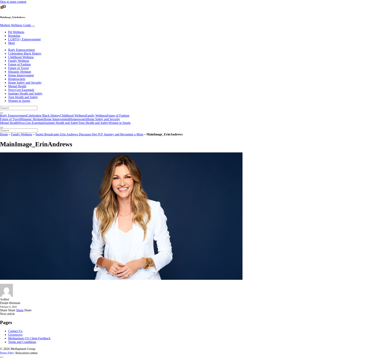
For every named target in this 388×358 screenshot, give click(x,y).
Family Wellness (18, 60)
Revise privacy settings (27, 352)
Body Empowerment (21, 50)
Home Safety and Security (25, 82)
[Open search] (1, 113)
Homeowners (16, 79)
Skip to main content (13, 1)
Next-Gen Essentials (21, 90)
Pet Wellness (16, 32)
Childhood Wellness (21, 57)
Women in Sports (19, 100)
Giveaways (15, 334)
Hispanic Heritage (19, 71)
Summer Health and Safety (25, 93)
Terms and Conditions (22, 342)
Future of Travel (18, 68)
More (11, 43)
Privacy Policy (7, 352)
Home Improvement (21, 75)
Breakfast (14, 35)
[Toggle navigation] (33, 26)
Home (4, 134)
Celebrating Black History (24, 53)
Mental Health (17, 86)
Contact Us (15, 331)
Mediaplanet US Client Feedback (29, 338)
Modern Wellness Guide (16, 25)
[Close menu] (1, 127)
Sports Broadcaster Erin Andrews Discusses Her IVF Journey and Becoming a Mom (89, 134)
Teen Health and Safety (23, 97)
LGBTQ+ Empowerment (24, 39)
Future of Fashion (19, 64)
